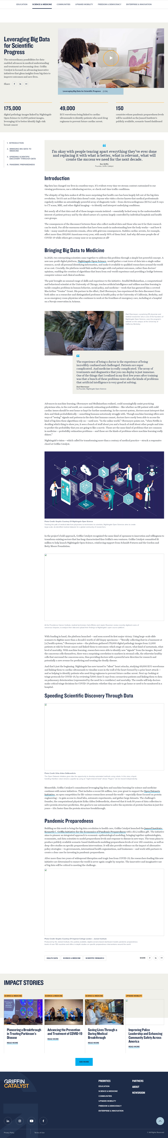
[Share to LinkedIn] (20, 83)
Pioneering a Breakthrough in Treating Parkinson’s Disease (24, 1033)
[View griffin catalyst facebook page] (43, 1121)
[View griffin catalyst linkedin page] (8, 1121)
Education (21, 4)
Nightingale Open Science (92, 261)
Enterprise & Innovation (139, 4)
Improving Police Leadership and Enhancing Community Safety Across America (145, 1035)
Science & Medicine (42, 4)
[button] (111, 58)
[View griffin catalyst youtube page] (31, 1121)
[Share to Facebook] (14, 83)
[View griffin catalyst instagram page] (20, 1121)
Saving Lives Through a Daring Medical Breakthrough (102, 1033)
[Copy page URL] (26, 83)
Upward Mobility (84, 4)
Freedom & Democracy (109, 4)
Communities (63, 4)
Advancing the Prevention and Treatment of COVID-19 (64, 1031)
